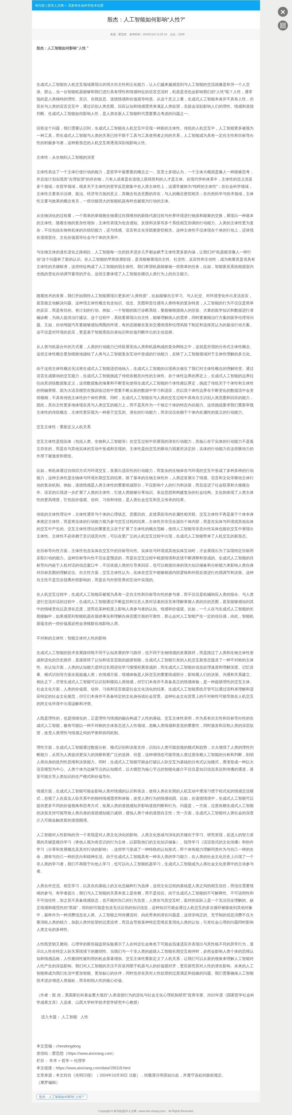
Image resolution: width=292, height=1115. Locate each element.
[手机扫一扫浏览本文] (283, 29)
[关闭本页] (283, 16)
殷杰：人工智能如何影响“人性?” (62, 1097)
